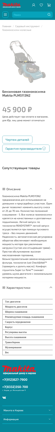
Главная (6, 26)
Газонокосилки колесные (16, 29)
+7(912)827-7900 (14, 379)
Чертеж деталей (17, 139)
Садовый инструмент (27, 26)
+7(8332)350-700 (15, 387)
